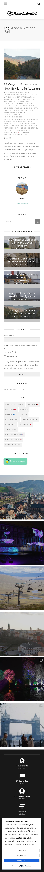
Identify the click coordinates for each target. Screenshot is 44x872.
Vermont (25, 132)
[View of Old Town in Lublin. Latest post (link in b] (22, 634)
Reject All (21, 856)
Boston (31, 99)
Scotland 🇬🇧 (25, 424)
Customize (22, 850)
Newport (8, 123)
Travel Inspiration (13, 94)
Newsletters (12, 356)
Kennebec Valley (12, 108)
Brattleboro (10, 101)
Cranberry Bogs (25, 104)
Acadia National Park (24, 97)
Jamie (8, 138)
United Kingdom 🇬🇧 (14, 435)
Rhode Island (23, 128)
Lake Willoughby (12, 110)
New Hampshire (25, 121)
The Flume (9, 130)
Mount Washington (13, 119)
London (23, 414)
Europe (24, 409)
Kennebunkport (29, 108)
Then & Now (11, 430)
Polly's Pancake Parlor (15, 126)
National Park (31, 119)
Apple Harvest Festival (15, 99)
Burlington (23, 101)
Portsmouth (10, 128)
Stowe (34, 128)
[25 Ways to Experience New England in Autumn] (22, 64)
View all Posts (22, 203)
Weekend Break (13, 445)
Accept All (21, 861)
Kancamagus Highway (23, 106)
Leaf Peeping (27, 110)
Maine (6, 112)
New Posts (11, 352)
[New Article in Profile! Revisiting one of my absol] (22, 588)
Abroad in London (14, 404)
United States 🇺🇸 (12, 132)
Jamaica (7, 106)
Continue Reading (22, 167)
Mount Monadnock (13, 117)
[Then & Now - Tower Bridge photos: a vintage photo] (22, 725)
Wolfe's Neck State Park (16, 135)
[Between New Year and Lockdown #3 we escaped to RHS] (22, 679)
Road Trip (10, 424)
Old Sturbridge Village (25, 123)
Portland (33, 126)
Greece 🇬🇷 (10, 414)
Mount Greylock (12, 115)
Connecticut (10, 104)
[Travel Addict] (22, 14)
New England (22, 92)
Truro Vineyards (23, 130)
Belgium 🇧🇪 (33, 404)
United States (30, 94)
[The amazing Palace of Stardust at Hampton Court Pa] (22, 543)
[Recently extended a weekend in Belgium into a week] (22, 497)
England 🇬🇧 (10, 409)
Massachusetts (17, 112)
